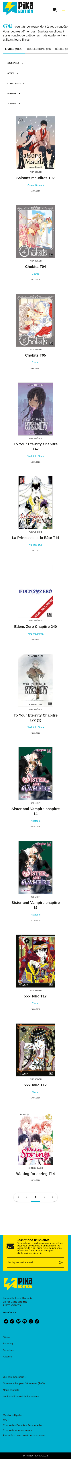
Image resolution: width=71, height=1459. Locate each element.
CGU (6, 1420)
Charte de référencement (17, 1430)
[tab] (14, 49)
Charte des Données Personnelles (22, 1425)
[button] (15, 63)
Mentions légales (12, 1415)
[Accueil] (18, 8)
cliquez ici (37, 1253)
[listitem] (6, 1321)
